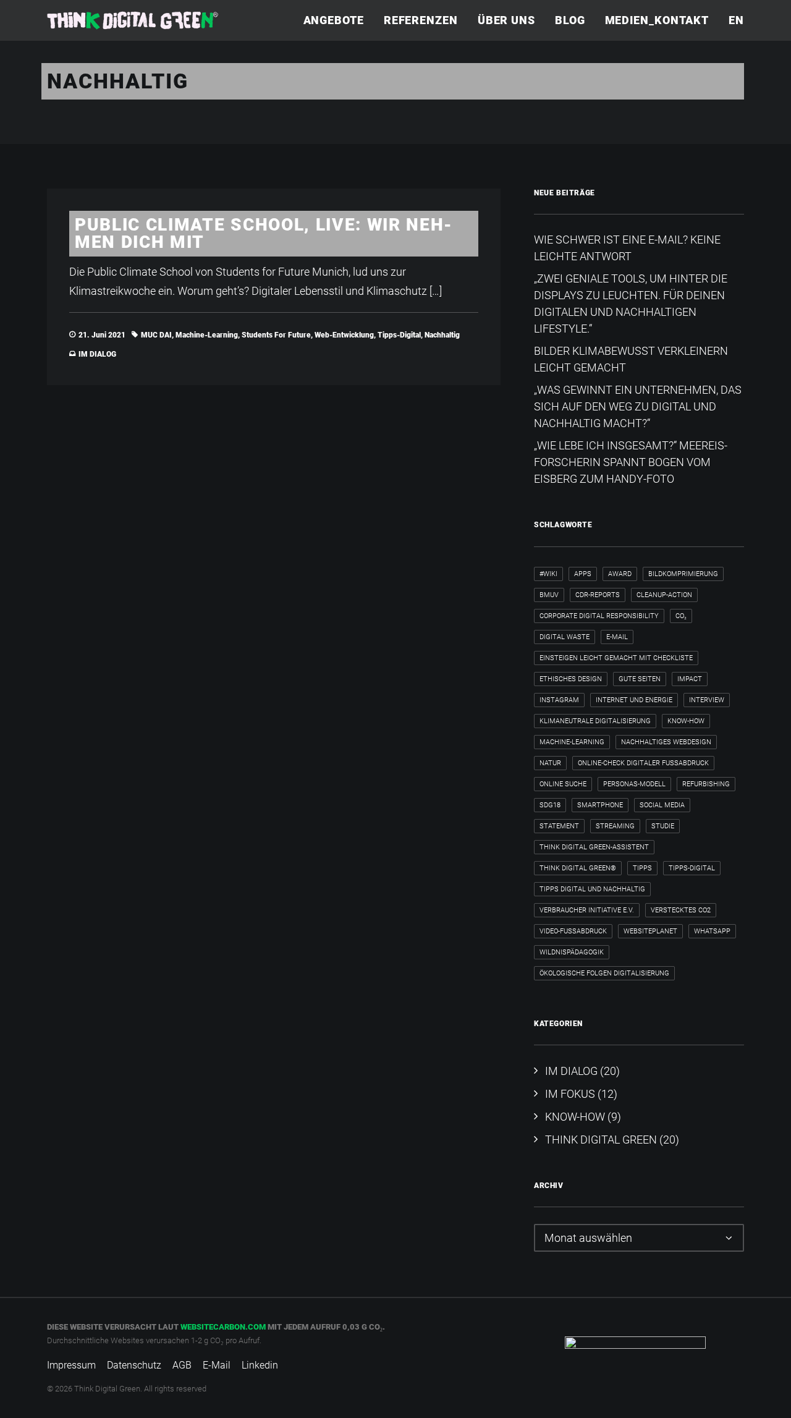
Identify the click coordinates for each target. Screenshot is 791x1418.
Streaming (615, 826)
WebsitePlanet (650, 931)
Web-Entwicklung (344, 335)
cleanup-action (664, 595)
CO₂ (681, 616)
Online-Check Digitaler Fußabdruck (643, 763)
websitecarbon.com (223, 1326)
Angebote (333, 20)
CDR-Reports (597, 595)
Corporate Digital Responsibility (599, 616)
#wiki (548, 574)
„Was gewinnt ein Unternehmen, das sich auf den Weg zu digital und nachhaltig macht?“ (638, 406)
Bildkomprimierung (683, 574)
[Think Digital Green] (132, 20)
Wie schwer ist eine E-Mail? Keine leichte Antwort (627, 248)
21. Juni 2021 (101, 335)
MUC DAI (156, 335)
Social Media (662, 805)
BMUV (549, 595)
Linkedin (260, 1365)
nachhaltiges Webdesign (666, 742)
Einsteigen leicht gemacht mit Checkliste (616, 658)
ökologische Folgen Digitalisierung (604, 973)
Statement (559, 826)
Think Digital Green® (577, 868)
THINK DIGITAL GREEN (601, 1139)
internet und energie (634, 700)
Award (620, 574)
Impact (689, 679)
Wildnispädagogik (571, 952)
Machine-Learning (207, 335)
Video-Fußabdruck (573, 931)
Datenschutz (134, 1365)
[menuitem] (338, 20)
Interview (706, 700)
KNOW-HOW (575, 1116)
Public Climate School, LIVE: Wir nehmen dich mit (263, 233)
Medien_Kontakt (657, 20)
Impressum (71, 1365)
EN (736, 20)
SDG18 (549, 805)
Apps (582, 574)
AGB (182, 1365)
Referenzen (421, 20)
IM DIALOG (97, 354)
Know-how (685, 721)
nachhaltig (442, 335)
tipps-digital (399, 335)
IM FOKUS (570, 1093)
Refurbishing (706, 784)
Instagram (559, 700)
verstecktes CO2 (681, 910)
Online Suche (562, 784)
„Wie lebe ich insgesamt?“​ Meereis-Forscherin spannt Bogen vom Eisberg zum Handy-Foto (630, 462)
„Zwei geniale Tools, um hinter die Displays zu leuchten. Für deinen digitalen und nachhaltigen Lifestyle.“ (630, 303)
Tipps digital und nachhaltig (592, 889)
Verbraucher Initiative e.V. (586, 910)
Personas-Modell (634, 784)
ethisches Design (570, 679)
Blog (570, 20)
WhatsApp (712, 931)
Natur (550, 763)
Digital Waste (564, 637)
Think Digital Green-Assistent (594, 847)
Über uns (506, 20)
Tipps (642, 868)
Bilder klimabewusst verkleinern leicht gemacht (631, 359)
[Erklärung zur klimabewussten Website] (635, 1358)
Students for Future (276, 335)
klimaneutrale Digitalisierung (595, 721)
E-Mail (617, 637)
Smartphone (600, 805)
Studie (662, 826)
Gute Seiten (640, 679)
